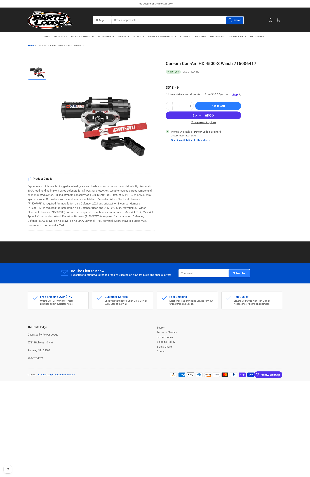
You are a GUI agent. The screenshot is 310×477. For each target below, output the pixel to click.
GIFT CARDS (200, 36)
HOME (47, 36)
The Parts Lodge (44, 374)
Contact (161, 351)
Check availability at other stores (190, 140)
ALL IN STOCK (60, 36)
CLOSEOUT (185, 36)
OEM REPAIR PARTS (237, 36)
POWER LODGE (217, 36)
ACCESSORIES (104, 36)
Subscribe (239, 273)
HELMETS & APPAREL (81, 36)
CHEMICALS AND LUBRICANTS (162, 36)
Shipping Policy (166, 341)
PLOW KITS (138, 36)
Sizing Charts (165, 346)
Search (161, 327)
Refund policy (165, 337)
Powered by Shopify (65, 374)
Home (31, 45)
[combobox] (177, 20)
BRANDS (122, 36)
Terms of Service (167, 332)
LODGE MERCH (257, 36)
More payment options (203, 122)
